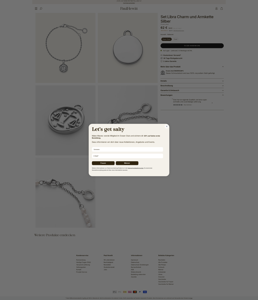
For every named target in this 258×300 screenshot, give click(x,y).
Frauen (103, 163)
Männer (127, 163)
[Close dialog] (167, 126)
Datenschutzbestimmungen (136, 168)
